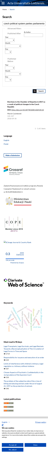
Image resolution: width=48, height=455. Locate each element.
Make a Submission (13, 155)
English (6, 140)
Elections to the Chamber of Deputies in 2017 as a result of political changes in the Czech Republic (26, 104)
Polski (6, 144)
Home (4, 9)
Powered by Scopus (17, 263)
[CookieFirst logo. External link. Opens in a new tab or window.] (3, 425)
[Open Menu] (3, 3)
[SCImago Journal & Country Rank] (17, 242)
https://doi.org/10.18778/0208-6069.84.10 (27, 110)
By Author (27, 32)
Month (7, 43)
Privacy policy (40, 422)
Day (6, 49)
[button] (6, 422)
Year (6, 37)
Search (41, 91)
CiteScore (20, 254)
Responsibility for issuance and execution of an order (24, 357)
